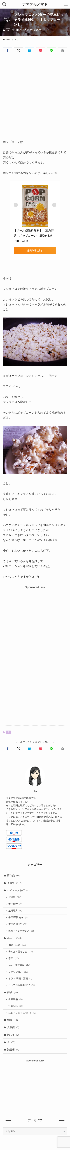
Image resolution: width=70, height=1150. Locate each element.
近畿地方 (15, 910)
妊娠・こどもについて (22, 1013)
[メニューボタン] (65, 4)
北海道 (14, 897)
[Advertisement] (35, 93)
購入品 (13, 875)
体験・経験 (17, 945)
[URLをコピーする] (62, 51)
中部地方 (15, 904)
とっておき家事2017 (21, 985)
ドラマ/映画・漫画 (20, 978)
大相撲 (13, 1027)
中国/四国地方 (17, 917)
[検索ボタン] (4, 4)
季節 (13, 958)
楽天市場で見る (35, 250)
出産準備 (15, 999)
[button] (7, 51)
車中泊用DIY (17, 924)
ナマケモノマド (35, 4)
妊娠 (12, 992)
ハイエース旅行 (18, 890)
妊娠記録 (15, 1006)
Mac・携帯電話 (19, 965)
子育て (14, 882)
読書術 (13, 1049)
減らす (13, 1034)
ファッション (18, 972)
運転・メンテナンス (21, 931)
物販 (12, 1020)
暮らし (14, 938)
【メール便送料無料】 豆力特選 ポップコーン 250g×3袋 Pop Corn (34, 235)
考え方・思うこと (20, 951)
